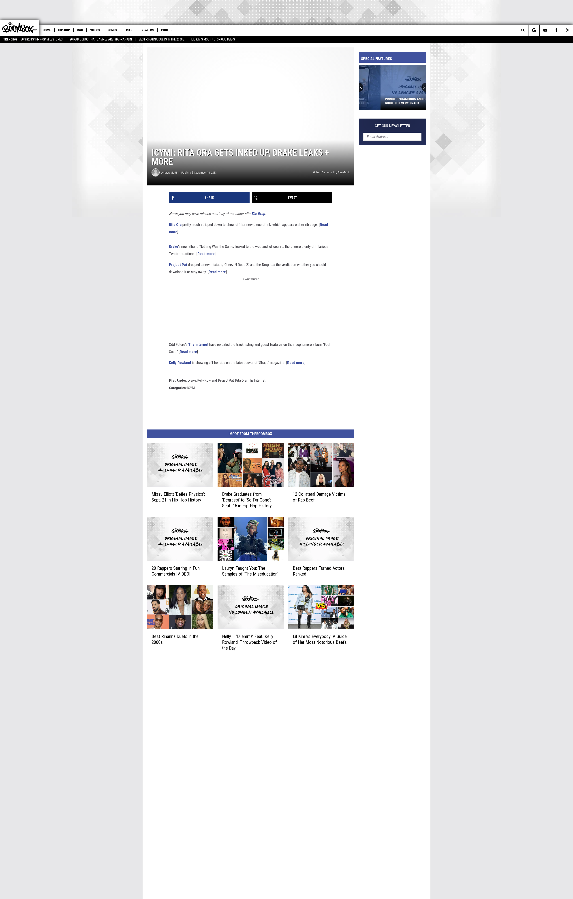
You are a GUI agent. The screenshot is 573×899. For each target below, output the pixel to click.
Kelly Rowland (180, 362)
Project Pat (178, 264)
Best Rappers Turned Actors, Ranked (319, 571)
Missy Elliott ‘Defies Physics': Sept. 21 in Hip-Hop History (178, 497)
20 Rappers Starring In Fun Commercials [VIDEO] (176, 571)
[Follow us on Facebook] (556, 30)
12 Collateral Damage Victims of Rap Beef (319, 497)
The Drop (258, 213)
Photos (166, 30)
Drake (173, 246)
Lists (128, 30)
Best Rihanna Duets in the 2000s (161, 39)
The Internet (198, 344)
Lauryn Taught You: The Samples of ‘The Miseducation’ (250, 571)
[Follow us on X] (567, 30)
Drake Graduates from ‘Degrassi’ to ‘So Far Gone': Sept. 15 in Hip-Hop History (247, 499)
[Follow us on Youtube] (545, 30)
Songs (112, 30)
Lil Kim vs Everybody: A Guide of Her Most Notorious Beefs (320, 639)
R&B (80, 30)
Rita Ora (175, 224)
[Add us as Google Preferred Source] (533, 30)
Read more (206, 253)
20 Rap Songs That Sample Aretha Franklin (101, 39)
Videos (95, 30)
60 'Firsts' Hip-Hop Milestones (42, 39)
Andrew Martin (169, 172)
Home (47, 30)
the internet (256, 380)
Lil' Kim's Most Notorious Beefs (213, 39)
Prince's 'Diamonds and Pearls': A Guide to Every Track (390, 101)
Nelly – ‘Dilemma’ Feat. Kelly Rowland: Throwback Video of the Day (249, 641)
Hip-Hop (64, 30)
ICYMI (191, 388)
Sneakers (147, 30)
